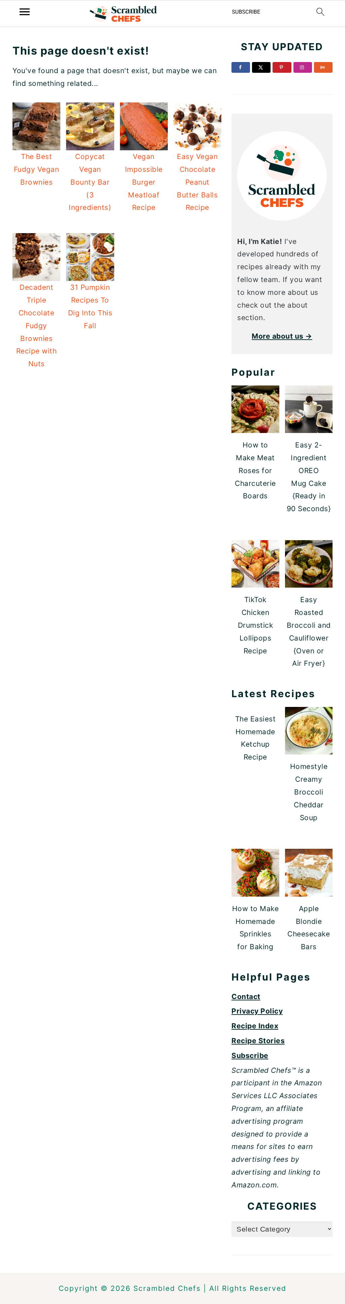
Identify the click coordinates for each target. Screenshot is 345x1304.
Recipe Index (254, 1026)
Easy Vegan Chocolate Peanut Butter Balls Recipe (197, 182)
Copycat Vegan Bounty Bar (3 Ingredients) (90, 182)
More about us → (282, 336)
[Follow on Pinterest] (282, 67)
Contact (245, 996)
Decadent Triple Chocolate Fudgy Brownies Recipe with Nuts (36, 325)
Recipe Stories (258, 1040)
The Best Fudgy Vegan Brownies (36, 169)
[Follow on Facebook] (240, 67)
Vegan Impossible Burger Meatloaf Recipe (144, 182)
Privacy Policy (257, 1011)
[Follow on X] (261, 67)
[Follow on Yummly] (323, 67)
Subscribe (250, 1055)
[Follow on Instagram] (302, 67)
